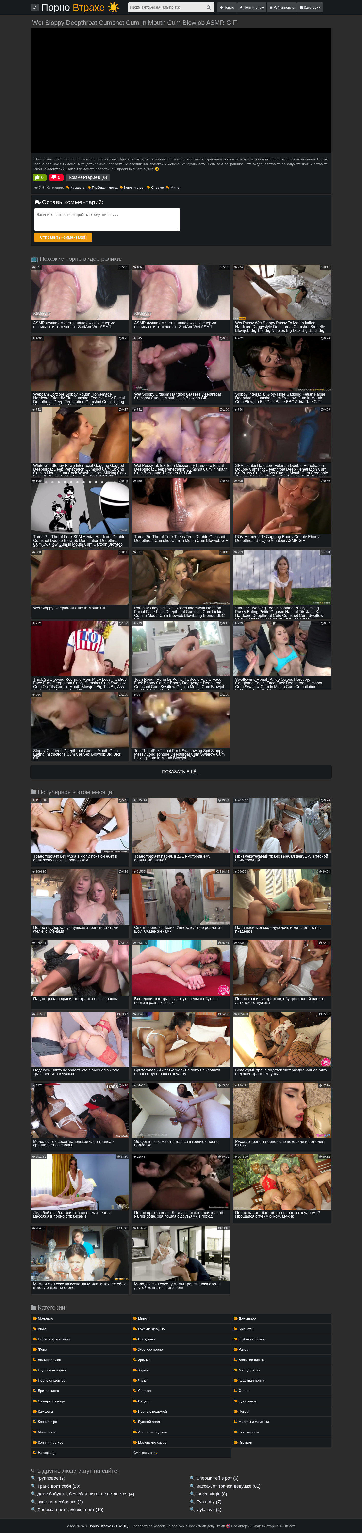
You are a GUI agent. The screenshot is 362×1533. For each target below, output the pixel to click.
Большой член (49, 1360)
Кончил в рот (134, 187)
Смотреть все (144, 1453)
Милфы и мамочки (253, 1422)
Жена (42, 1349)
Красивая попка (251, 1380)
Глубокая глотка (104, 187)
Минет (175, 187)
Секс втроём (248, 1432)
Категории (311, 7)
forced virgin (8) (211, 1493)
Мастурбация (249, 1370)
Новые (228, 7)
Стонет (244, 1391)
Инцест (143, 1401)
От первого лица (51, 1401)
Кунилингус (247, 1401)
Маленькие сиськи (152, 1442)
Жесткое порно (150, 1349)
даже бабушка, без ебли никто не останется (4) (85, 1493)
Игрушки (245, 1442)
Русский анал (148, 1422)
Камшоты (77, 187)
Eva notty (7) (208, 1501)
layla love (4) (208, 1509)
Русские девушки (151, 1329)
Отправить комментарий (63, 237)
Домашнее (247, 1318)
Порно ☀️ (80, 7)
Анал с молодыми (152, 1432)
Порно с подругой (152, 1411)
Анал (41, 1329)
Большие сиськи (251, 1360)
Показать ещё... (181, 771)
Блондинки (146, 1339)
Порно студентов (51, 1380)
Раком (243, 1349)
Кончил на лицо (50, 1442)
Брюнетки (246, 1329)
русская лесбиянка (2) (60, 1501)
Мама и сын (47, 1432)
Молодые (45, 1318)
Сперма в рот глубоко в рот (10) (70, 1509)
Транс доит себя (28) (58, 1486)
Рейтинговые (283, 7)
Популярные (253, 7)
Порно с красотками (53, 1339)
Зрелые (143, 1360)
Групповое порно (51, 1370)
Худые (142, 1370)
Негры (243, 1411)
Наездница (46, 1453)
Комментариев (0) (88, 177)
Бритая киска (48, 1391)
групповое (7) (51, 1478)
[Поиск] (209, 7)
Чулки (142, 1380)
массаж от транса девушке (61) (228, 1486)
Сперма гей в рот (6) (217, 1478)
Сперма (157, 187)
